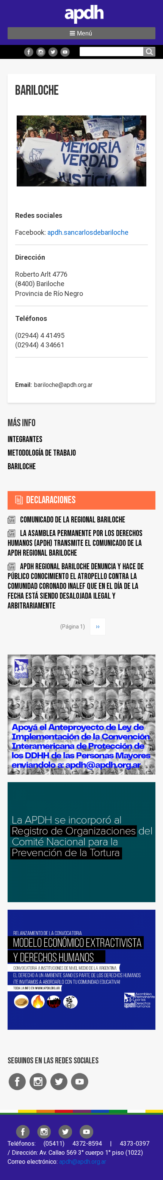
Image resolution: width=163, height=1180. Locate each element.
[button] (81, 33)
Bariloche (22, 467)
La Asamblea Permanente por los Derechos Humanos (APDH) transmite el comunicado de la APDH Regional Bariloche (75, 543)
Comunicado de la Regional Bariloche (72, 520)
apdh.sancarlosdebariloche (88, 232)
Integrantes (25, 439)
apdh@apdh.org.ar (82, 1161)
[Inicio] (81, 13)
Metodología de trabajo (42, 453)
